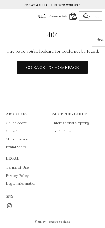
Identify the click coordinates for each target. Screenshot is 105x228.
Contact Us (61, 130)
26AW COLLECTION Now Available (52, 4)
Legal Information (21, 183)
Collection (14, 130)
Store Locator (18, 138)
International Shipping (70, 122)
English (86, 16)
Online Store (16, 122)
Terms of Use (17, 167)
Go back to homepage (52, 67)
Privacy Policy (17, 175)
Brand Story (16, 146)
